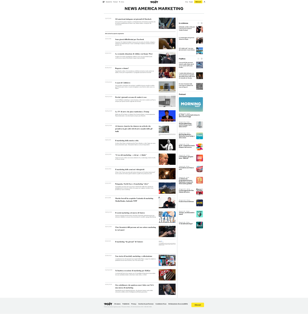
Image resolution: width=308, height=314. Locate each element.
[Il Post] (154, 1)
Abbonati (198, 2)
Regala (191, 2)
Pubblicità (125, 304)
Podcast (115, 2)
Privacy (133, 304)
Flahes (182, 59)
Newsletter (109, 2)
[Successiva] (201, 23)
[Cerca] (119, 1)
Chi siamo (117, 304)
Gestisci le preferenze (146, 304)
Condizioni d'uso (160, 304)
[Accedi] (204, 2)
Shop (186, 2)
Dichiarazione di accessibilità (178, 304)
